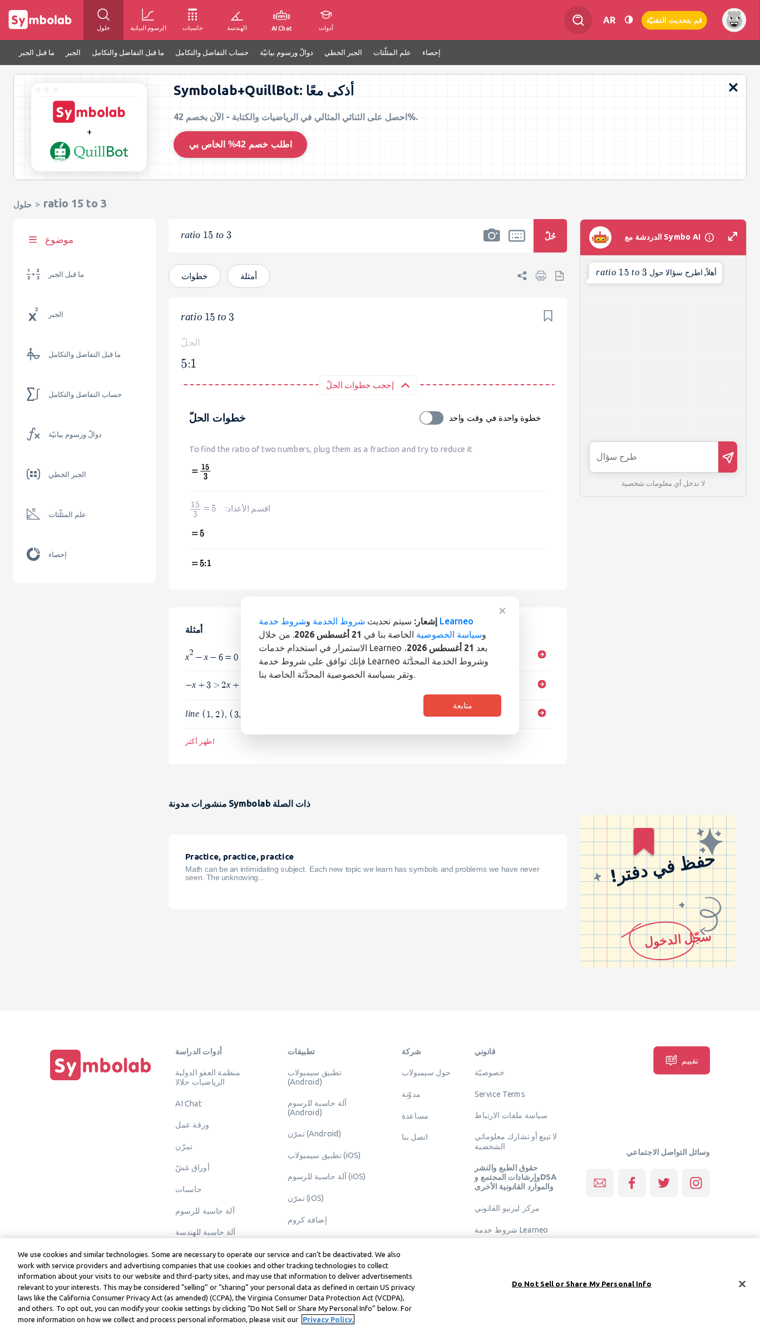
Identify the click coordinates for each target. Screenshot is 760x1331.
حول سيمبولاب (426, 1072)
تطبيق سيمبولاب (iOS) (324, 1154)
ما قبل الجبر (66, 274)
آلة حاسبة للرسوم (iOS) (327, 1176)
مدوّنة (411, 1093)
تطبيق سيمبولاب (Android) (315, 1077)
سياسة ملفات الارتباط (511, 1114)
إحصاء (57, 554)
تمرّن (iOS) (306, 1198)
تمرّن (184, 1145)
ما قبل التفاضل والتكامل (84, 354)
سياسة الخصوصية (449, 634)
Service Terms (500, 1093)
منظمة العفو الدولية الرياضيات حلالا (207, 1077)
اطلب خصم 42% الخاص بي (240, 144)
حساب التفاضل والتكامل (85, 394)
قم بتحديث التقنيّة (674, 20)
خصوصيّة (490, 1072)
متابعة (462, 705)
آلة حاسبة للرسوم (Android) (317, 1108)
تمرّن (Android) (315, 1133)
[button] (491, 243)
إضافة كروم (307, 1219)
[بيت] (100, 1080)
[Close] (742, 1284)
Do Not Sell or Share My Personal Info (582, 1283)
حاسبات (188, 1188)
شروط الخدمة (339, 621)
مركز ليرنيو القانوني (507, 1208)
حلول (22, 204)
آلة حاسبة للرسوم (204, 1210)
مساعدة (415, 1115)
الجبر (55, 314)
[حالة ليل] (629, 19)
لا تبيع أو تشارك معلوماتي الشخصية (516, 1141)
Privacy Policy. (328, 1319)
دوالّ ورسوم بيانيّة (75, 434)
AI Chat (188, 1103)
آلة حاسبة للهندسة (205, 1232)
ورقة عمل (192, 1124)
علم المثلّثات (67, 514)
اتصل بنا (415, 1137)
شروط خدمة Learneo (511, 1229)
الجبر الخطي (67, 474)
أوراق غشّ (192, 1167)
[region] (380, 1284)
